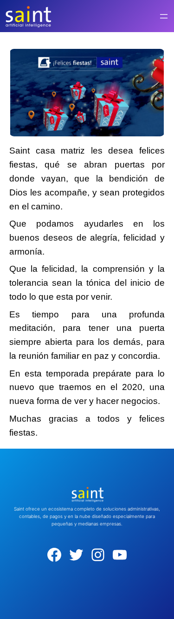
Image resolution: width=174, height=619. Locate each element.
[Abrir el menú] (163, 16)
